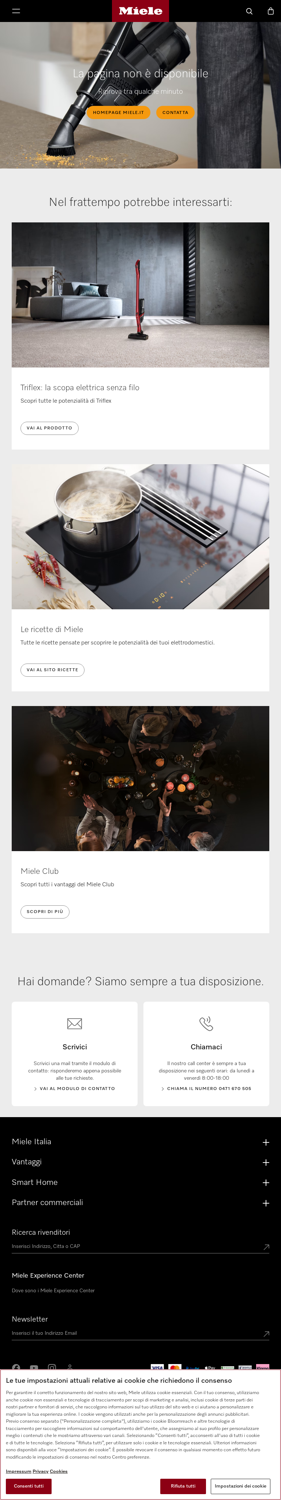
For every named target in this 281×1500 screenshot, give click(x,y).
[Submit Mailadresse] (266, 1334)
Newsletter (30, 1319)
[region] (140, 1434)
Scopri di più (45, 912)
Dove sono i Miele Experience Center (53, 1290)
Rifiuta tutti (183, 1486)
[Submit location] (266, 1248)
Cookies (59, 1471)
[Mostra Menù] (16, 12)
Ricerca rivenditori (41, 1232)
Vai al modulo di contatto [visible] (77, 1089)
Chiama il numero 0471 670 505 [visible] (209, 1089)
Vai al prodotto (49, 428)
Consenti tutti (29, 1486)
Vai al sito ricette (52, 670)
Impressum (18, 1471)
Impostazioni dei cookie (240, 1486)
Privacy (41, 1471)
